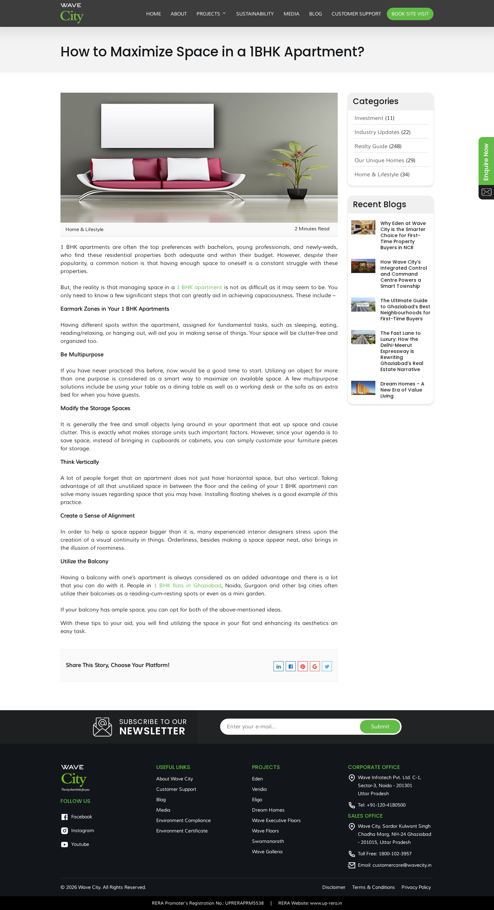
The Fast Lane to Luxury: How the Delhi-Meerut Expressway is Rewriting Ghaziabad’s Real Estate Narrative (401, 351)
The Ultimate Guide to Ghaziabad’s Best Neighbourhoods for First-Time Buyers (405, 309)
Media (291, 14)
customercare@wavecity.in (402, 865)
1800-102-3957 (395, 854)
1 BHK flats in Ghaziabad (187, 585)
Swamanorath (268, 841)
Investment (369, 118)
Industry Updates (377, 132)
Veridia (259, 789)
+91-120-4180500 (386, 805)
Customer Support (356, 14)
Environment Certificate (182, 831)
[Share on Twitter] (327, 667)
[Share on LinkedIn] (278, 667)
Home (153, 14)
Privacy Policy (416, 887)
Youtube (80, 844)
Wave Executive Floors (276, 820)
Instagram (82, 830)
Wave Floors (265, 831)
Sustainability (255, 14)
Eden (257, 779)
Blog (315, 14)
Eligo (257, 800)
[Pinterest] (302, 667)
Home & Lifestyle (377, 174)
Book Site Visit (410, 14)
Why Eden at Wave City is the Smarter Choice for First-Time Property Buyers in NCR (403, 235)
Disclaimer (333, 887)
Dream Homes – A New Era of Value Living (402, 389)
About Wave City (174, 779)
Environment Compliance (183, 820)
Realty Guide (371, 146)
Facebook (81, 817)
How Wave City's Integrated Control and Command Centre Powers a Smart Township (403, 274)
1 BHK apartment (199, 287)
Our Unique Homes (379, 160)
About (179, 14)
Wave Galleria (267, 852)
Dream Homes (268, 810)
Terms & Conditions (373, 887)
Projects (208, 14)
